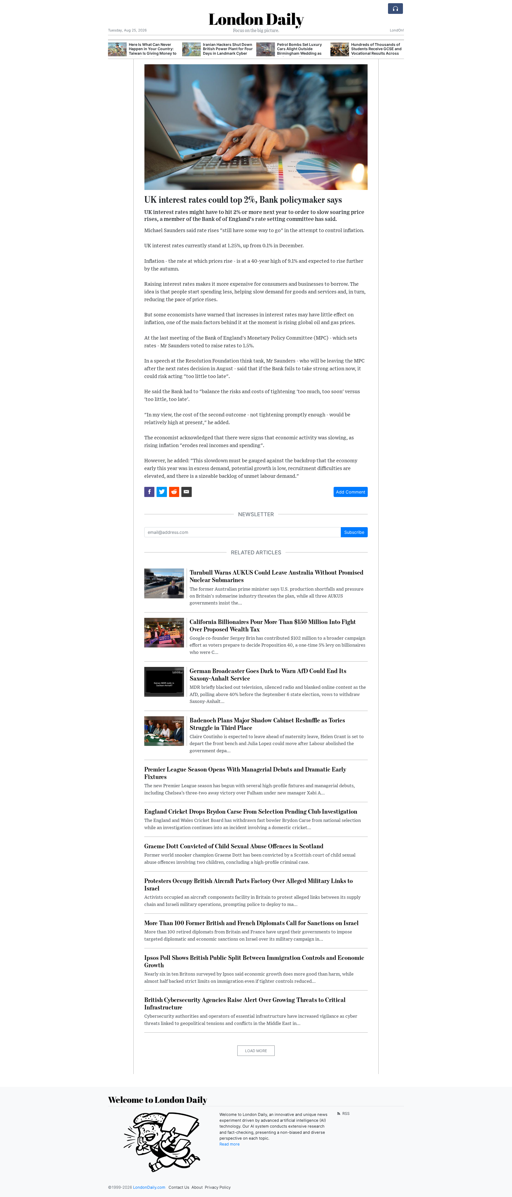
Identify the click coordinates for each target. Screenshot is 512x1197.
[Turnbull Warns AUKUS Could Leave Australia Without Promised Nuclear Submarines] (164, 583)
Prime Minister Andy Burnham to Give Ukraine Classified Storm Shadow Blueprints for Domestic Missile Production (374, 53)
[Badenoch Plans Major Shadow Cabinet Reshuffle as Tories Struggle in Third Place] (164, 730)
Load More (256, 1050)
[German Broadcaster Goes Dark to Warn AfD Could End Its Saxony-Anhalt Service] (164, 681)
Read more (229, 1144)
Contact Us (179, 1187)
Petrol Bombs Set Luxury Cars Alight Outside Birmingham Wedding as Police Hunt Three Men (225, 51)
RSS (345, 1113)
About (197, 1187)
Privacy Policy (218, 1187)
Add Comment (350, 492)
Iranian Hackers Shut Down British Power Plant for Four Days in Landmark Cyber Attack (154, 51)
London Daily (256, 18)
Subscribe (354, 532)
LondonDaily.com (149, 1187)
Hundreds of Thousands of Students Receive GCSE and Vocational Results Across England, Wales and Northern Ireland (302, 53)
